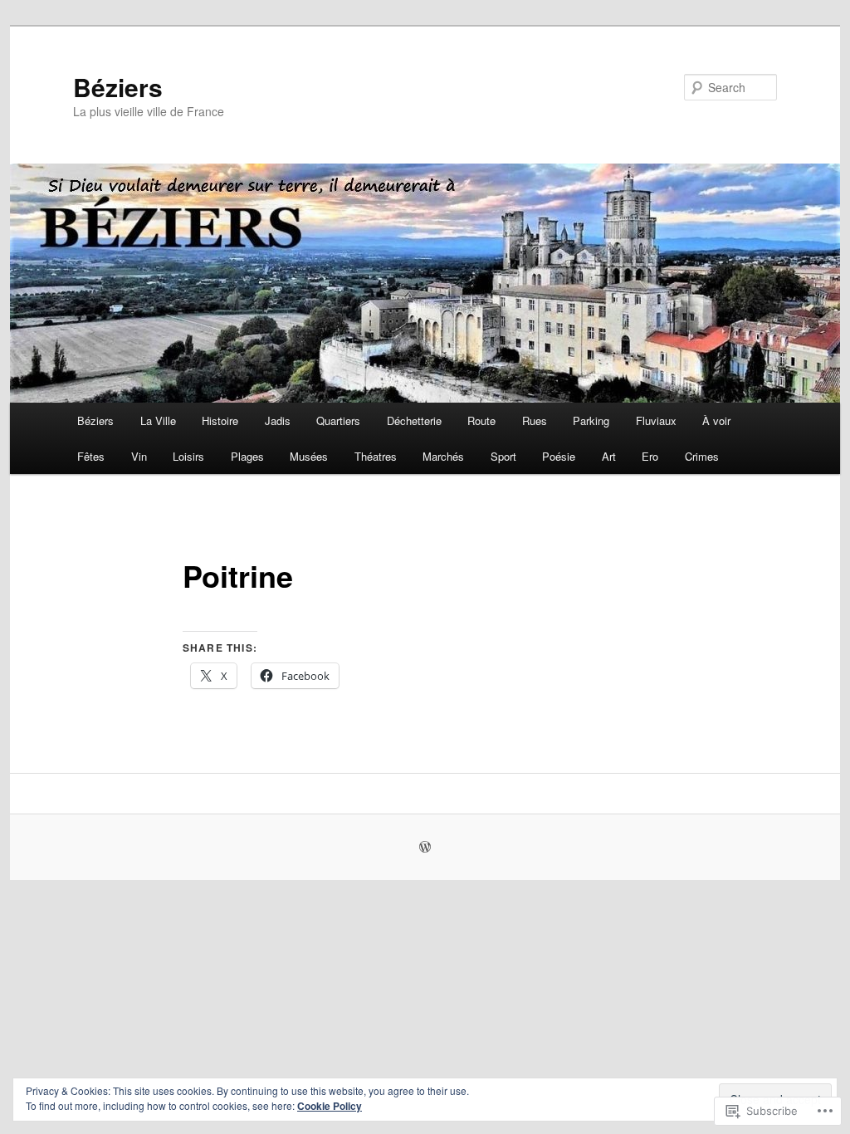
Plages (247, 456)
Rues (534, 420)
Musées (309, 456)
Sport (503, 456)
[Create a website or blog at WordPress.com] (425, 847)
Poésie (558, 456)
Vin (139, 456)
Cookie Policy (329, 1105)
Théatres (375, 456)
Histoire (220, 420)
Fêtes (91, 456)
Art (609, 456)
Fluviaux (656, 420)
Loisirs (188, 456)
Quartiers (338, 420)
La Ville (158, 420)
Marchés (443, 456)
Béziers (118, 87)
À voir (716, 420)
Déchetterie (414, 420)
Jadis (278, 420)
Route (481, 420)
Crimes (702, 456)
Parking (591, 420)
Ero (650, 456)
